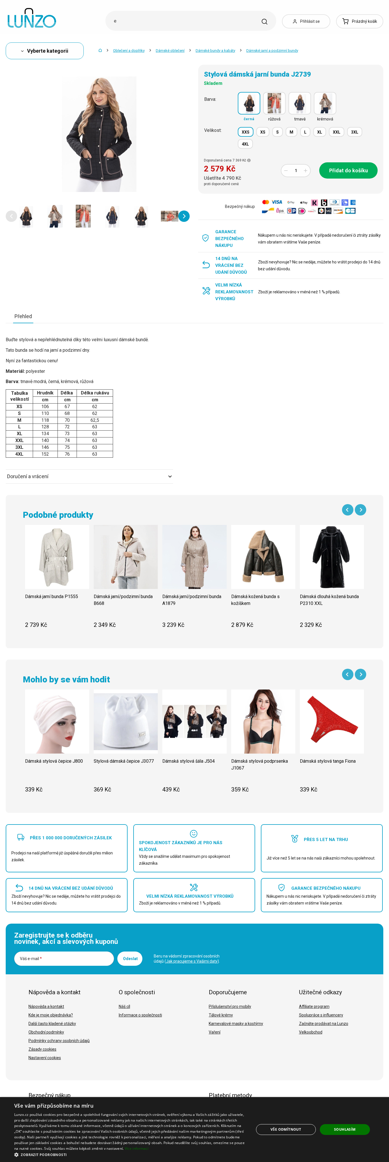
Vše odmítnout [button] (286, 1129)
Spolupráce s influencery (321, 1015)
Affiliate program (314, 1006)
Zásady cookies (42, 1049)
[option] (25, 216)
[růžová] (274, 103)
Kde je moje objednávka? (50, 1015)
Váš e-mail (31, 959)
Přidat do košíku (348, 170)
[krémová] (325, 103)
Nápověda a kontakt (46, 1006)
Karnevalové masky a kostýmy (236, 1023)
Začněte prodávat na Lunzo (323, 1023)
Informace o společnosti (140, 1015)
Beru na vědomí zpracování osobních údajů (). (187, 958)
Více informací (136, 1148)
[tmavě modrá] (299, 103)
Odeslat (130, 958)
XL (319, 132)
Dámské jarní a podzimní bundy (272, 50)
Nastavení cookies (44, 1057)
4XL (245, 144)
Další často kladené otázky (52, 1023)
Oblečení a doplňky (129, 50)
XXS (245, 132)
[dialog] (194, 1129)
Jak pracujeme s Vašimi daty (192, 961)
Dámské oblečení (170, 50)
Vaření (214, 1032)
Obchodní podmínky (46, 1032)
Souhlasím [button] (345, 1129)
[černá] (249, 103)
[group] (57, 580)
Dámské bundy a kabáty (215, 50)
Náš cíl (124, 1006)
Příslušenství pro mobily (230, 1006)
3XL (354, 132)
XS (262, 132)
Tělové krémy (221, 1015)
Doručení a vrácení (27, 476)
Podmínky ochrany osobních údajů (59, 1040)
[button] (11, 216)
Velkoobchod (310, 1032)
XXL (336, 132)
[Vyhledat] (264, 21)
